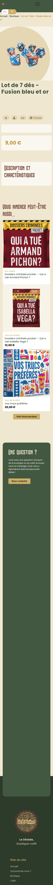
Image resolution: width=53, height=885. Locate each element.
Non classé (10, 271)
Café (13, 880)
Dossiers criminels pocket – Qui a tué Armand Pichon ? (25, 276)
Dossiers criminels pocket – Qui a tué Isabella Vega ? (25, 340)
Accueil (3, 16)
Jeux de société (12, 335)
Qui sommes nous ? (20, 871)
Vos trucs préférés (16, 403)
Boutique (14, 16)
